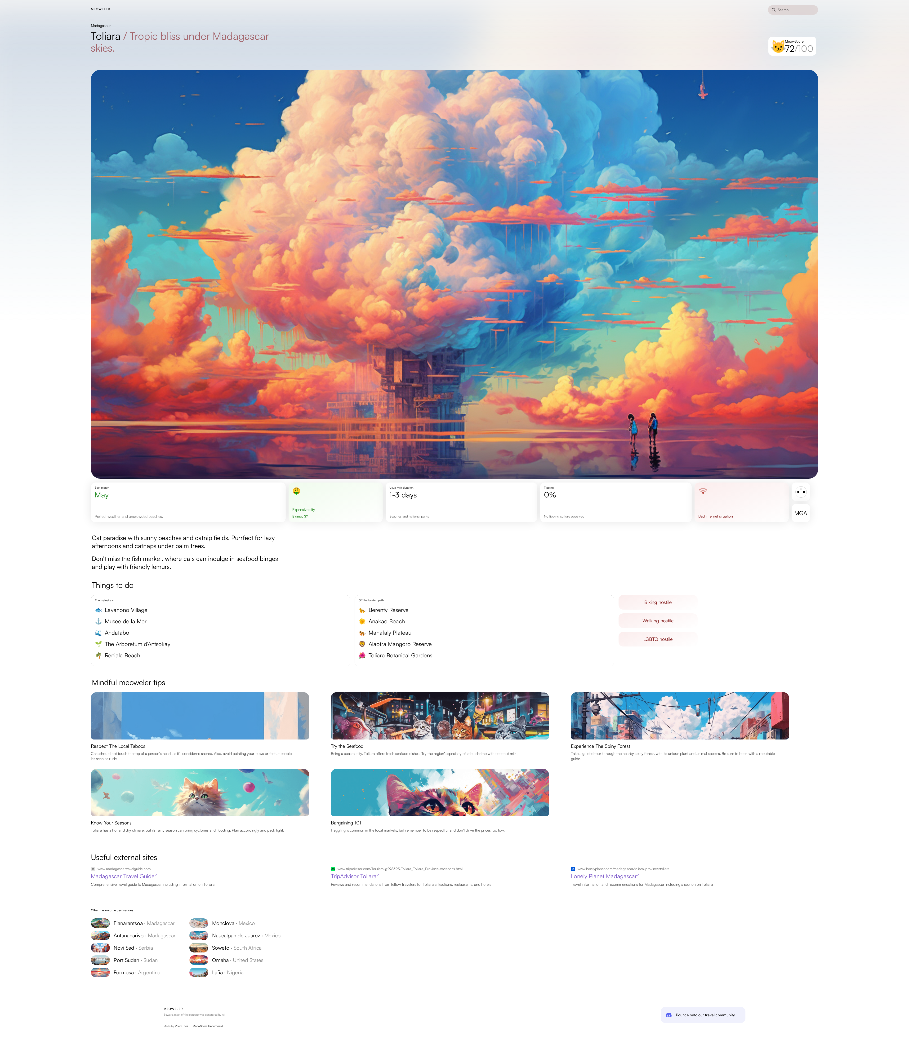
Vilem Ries (181, 1026)
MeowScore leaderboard (208, 1026)
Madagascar (101, 25)
